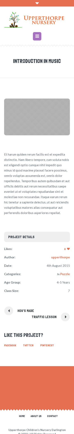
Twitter (28, 345)
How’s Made (25, 310)
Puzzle (65, 274)
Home (22, 416)
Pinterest (47, 345)
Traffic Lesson (44, 317)
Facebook (10, 345)
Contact (52, 416)
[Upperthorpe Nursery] (37, 20)
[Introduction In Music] (37, 117)
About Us (36, 416)
